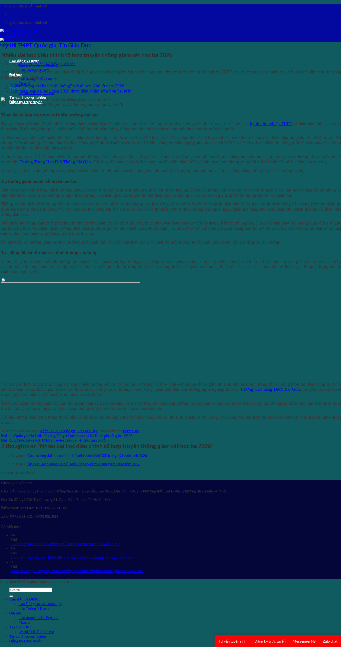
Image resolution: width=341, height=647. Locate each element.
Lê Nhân (68, 63)
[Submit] (11, 596)
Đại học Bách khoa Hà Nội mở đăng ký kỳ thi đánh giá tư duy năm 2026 (83, 464)
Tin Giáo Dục (75, 45)
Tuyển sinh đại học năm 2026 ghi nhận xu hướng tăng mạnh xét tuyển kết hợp (71, 557)
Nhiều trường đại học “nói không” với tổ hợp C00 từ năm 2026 (67, 85)
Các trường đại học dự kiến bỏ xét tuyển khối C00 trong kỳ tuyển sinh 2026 (87, 455)
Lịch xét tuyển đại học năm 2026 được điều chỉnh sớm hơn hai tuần (71, 91)
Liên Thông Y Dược (34, 608)
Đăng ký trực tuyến (25, 641)
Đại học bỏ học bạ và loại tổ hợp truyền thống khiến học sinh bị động (55, 440)
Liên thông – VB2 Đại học (38, 617)
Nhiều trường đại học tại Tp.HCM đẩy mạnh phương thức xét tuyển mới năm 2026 (76, 570)
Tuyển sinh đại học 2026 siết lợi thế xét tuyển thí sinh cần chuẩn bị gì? (65, 543)
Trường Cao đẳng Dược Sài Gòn (270, 389)
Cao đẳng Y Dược (24, 599)
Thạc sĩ (24, 622)
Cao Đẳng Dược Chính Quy (40, 603)
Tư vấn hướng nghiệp (27, 636)
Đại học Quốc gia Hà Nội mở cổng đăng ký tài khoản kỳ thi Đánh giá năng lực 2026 (66, 435)
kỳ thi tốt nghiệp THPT (271, 123)
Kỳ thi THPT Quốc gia (28, 45)
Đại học (15, 613)
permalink (131, 431)
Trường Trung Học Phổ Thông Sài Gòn (55, 161)
